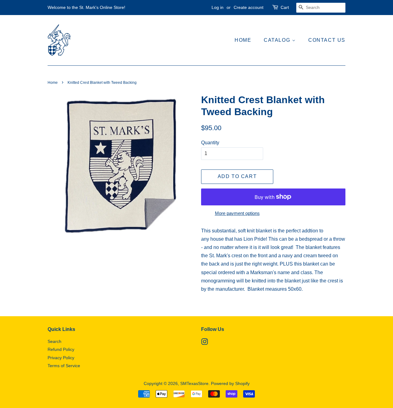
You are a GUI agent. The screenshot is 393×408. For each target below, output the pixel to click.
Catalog (278, 40)
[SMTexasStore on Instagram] (204, 343)
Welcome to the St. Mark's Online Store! (86, 7)
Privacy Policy (61, 358)
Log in (218, 7)
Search (54, 341)
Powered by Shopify (230, 383)
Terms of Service (64, 365)
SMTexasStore (194, 383)
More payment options (237, 213)
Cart (285, 7)
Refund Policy (61, 349)
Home (243, 40)
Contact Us (326, 40)
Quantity (210, 142)
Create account (248, 7)
